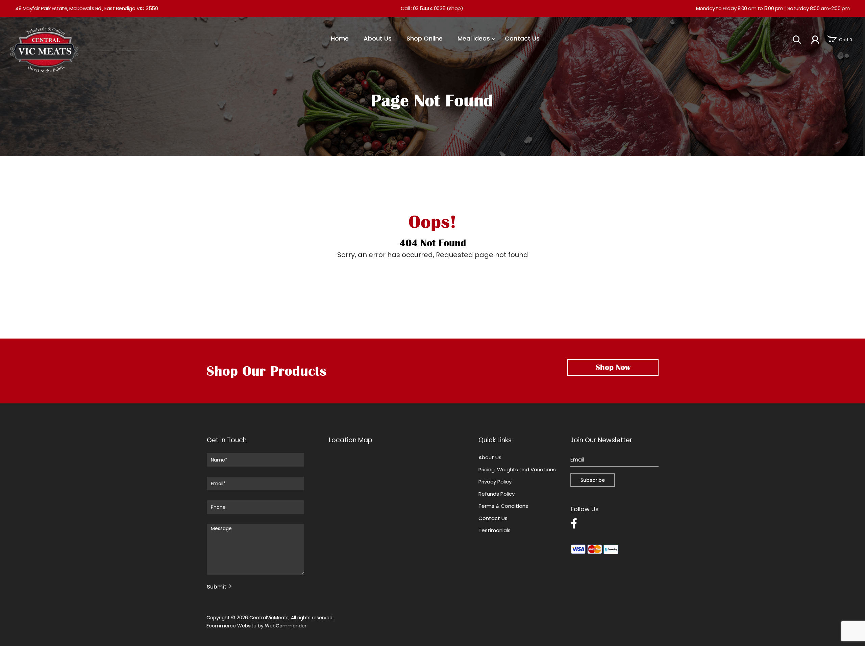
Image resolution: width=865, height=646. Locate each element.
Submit (216, 587)
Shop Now (613, 367)
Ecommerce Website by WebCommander (256, 625)
